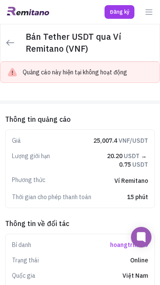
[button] (119, 12)
